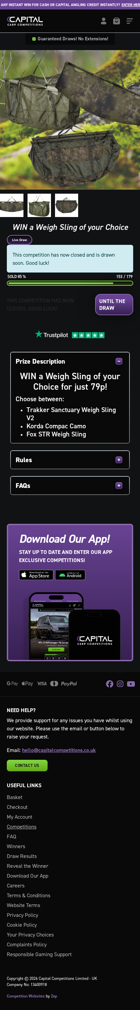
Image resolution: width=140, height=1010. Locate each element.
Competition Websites (26, 996)
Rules (24, 459)
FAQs (23, 485)
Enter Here (128, 5)
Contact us (27, 765)
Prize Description (40, 361)
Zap (54, 996)
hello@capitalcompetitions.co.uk (59, 750)
